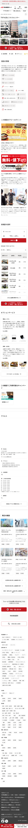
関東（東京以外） (17, 10)
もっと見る (5, 331)
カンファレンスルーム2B (12, 274)
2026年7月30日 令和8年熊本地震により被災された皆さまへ (14, 1)
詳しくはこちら (4, 151)
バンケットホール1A (12, 261)
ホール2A (12, 268)
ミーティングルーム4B (12, 286)
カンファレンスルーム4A (12, 280)
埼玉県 (24, 10)
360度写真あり (7, 36)
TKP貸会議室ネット (7, 10)
